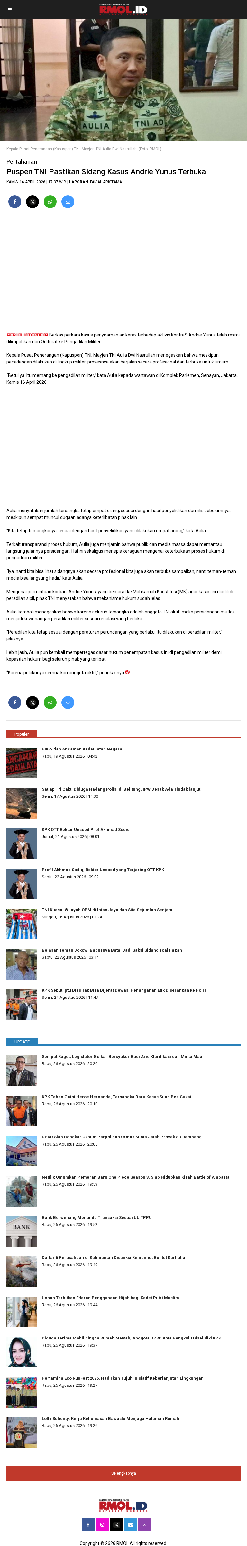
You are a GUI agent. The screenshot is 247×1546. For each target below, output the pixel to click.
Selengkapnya (123, 1473)
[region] (123, 267)
